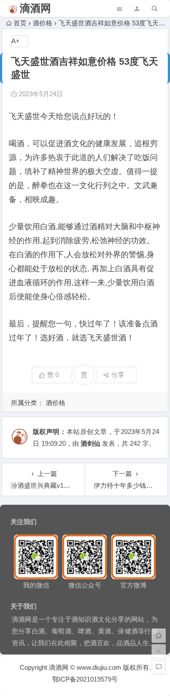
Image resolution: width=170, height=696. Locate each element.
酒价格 (42, 23)
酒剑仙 (90, 443)
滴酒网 (35, 8)
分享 (117, 374)
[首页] (159, 636)
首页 (20, 23)
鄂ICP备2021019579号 (85, 679)
